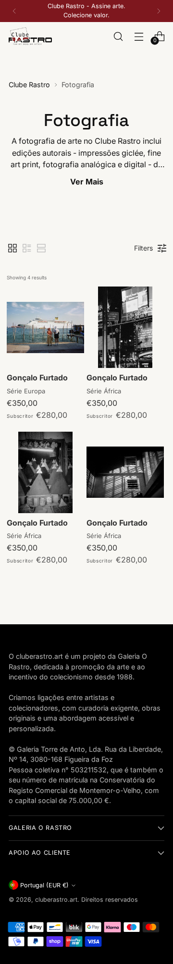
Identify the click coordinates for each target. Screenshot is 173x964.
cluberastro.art (56, 899)
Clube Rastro (29, 84)
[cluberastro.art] (30, 36)
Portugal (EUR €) (44, 885)
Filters (143, 248)
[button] (12, 248)
